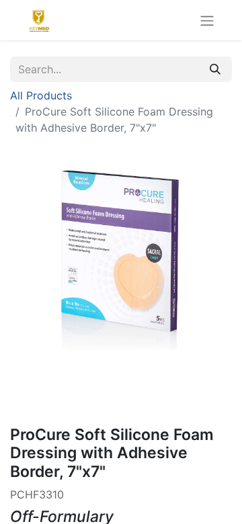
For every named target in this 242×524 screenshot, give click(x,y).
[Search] (215, 69)
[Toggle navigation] (207, 20)
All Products (41, 95)
